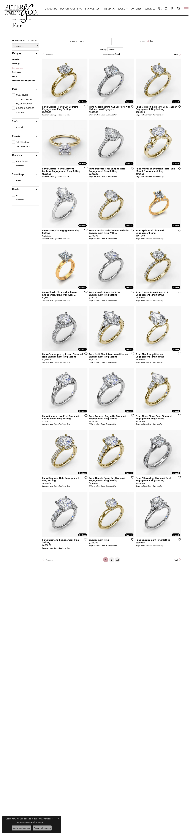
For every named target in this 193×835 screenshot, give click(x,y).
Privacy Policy (44, 818)
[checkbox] (20, 95)
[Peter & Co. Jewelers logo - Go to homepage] (23, 13)
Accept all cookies (42, 828)
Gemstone (17, 155)
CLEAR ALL (33, 41)
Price (14, 89)
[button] (166, 8)
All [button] (117, 559)
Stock (15, 121)
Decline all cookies (21, 828)
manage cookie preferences (29, 822)
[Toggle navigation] (187, 9)
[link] (51, 9)
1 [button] (106, 559)
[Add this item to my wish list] (85, 106)
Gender (15, 189)
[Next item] (84, 81)
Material (16, 136)
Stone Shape (18, 175)
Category (16, 53)
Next (176, 54)
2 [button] (111, 559)
